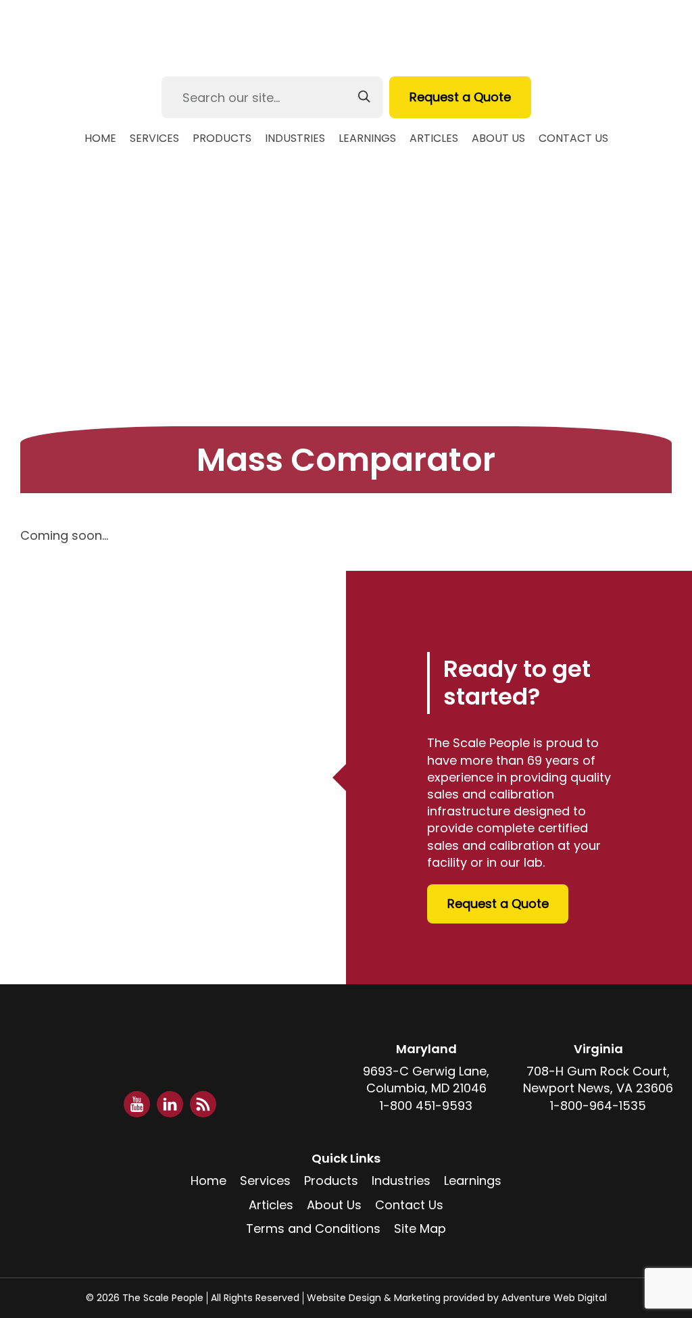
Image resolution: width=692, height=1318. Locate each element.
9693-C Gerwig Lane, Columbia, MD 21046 (426, 1079)
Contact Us (573, 138)
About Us (498, 138)
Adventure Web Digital (554, 1297)
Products (222, 138)
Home (100, 138)
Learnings (367, 138)
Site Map (420, 1228)
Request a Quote (460, 96)
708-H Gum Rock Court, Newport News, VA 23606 (598, 1079)
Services (154, 138)
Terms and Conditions (313, 1228)
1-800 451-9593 (426, 1105)
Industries (295, 138)
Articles (434, 138)
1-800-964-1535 (598, 1105)
